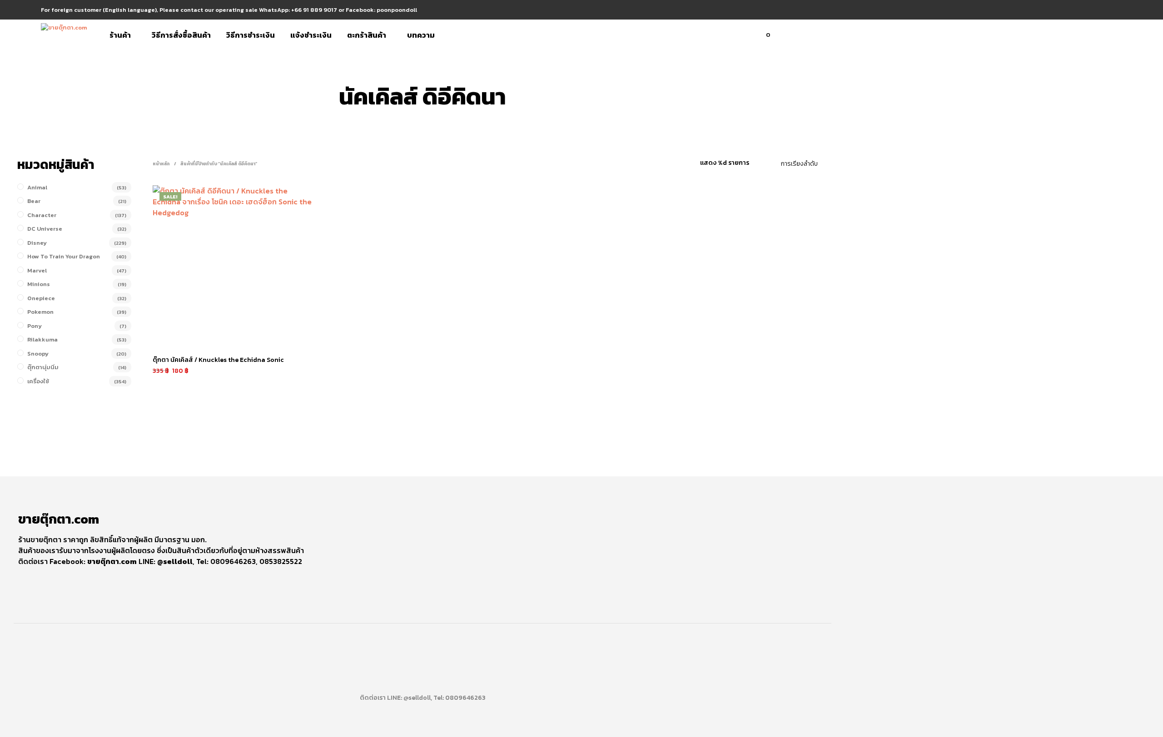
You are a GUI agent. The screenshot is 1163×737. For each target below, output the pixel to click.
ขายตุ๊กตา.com (112, 561)
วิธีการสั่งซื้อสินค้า (181, 35)
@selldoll (175, 561)
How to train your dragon (63, 256)
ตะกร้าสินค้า (366, 35)
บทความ (421, 35)
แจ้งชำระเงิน (311, 35)
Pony (34, 326)
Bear (33, 201)
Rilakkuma (42, 339)
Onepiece (41, 298)
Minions (38, 284)
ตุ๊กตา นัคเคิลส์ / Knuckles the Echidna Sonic (218, 360)
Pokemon (40, 311)
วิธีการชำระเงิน (250, 35)
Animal (37, 187)
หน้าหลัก (161, 163)
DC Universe (44, 228)
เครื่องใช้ (38, 381)
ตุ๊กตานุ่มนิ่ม (43, 367)
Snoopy (38, 353)
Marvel (37, 270)
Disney (37, 242)
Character (41, 215)
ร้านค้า (120, 35)
